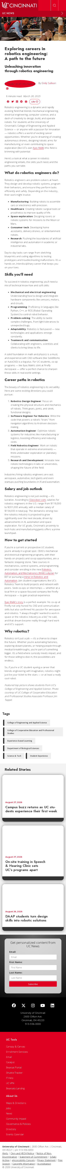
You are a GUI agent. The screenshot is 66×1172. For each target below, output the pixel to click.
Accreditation (44, 1163)
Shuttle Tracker (14, 1072)
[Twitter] (23, 1005)
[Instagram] (33, 1005)
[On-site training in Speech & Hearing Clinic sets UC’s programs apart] (33, 839)
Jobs (8, 1108)
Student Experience (39, 756)
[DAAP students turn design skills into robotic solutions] (33, 895)
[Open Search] (54, 5)
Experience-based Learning (19, 740)
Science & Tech (14, 756)
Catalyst (10, 1062)
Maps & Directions (16, 1102)
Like (33, 101)
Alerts (5, 1153)
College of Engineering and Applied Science (27, 722)
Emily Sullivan (49, 83)
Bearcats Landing (15, 1088)
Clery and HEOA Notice (22, 1153)
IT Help (9, 1077)
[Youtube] (42, 1005)
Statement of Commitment (33, 1156)
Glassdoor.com (37, 499)
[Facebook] (14, 1005)
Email (9, 1056)
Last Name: (15, 972)
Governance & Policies (18, 1123)
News (9, 1113)
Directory (11, 1129)
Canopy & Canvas (15, 1046)
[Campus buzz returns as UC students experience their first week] (33, 786)
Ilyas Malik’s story (14, 602)
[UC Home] (19, 5)
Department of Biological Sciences (23, 748)
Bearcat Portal (13, 1067)
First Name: (15, 962)
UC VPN (10, 1083)
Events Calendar (15, 1134)
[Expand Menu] (62, 13)
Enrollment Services (17, 1051)
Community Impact (16, 1118)
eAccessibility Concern (23, 1160)
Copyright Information (23, 1163)
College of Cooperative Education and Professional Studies (30, 732)
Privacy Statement (46, 1160)
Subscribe (33, 984)
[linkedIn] (52, 1005)
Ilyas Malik (38, 147)
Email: (12, 951)
